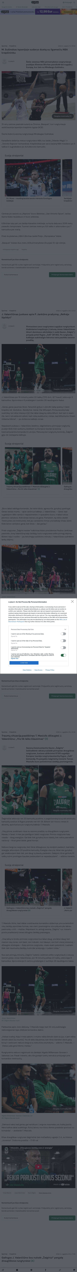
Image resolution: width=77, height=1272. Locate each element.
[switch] (63, 633)
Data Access (38, 670)
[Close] (73, 602)
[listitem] (38, 629)
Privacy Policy (50, 670)
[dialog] (38, 636)
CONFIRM (24, 663)
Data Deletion (27, 670)
